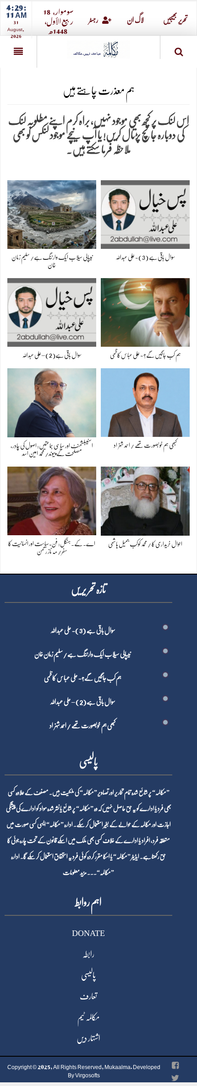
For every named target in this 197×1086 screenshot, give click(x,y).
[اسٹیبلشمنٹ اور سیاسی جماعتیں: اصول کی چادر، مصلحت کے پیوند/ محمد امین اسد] (51, 401)
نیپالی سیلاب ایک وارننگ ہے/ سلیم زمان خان (82, 654)
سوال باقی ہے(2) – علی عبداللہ (52, 355)
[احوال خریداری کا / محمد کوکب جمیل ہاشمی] (145, 499)
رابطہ (88, 954)
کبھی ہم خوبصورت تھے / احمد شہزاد (145, 445)
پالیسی (88, 975)
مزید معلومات (75, 872)
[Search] (178, 49)
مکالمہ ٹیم (88, 1017)
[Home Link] (98, 46)
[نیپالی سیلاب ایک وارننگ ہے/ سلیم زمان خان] (51, 213)
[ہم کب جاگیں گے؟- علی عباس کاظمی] (145, 311)
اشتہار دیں (88, 1038)
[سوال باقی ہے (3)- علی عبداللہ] (145, 213)
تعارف (88, 996)
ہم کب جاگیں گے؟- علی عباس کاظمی (145, 355)
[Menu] (18, 52)
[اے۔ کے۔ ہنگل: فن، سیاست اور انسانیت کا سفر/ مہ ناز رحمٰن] (51, 499)
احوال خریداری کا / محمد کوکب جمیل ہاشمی (145, 544)
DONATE (88, 933)
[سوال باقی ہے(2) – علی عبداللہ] (51, 311)
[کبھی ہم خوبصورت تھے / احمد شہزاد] (145, 401)
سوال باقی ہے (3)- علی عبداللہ (145, 257)
